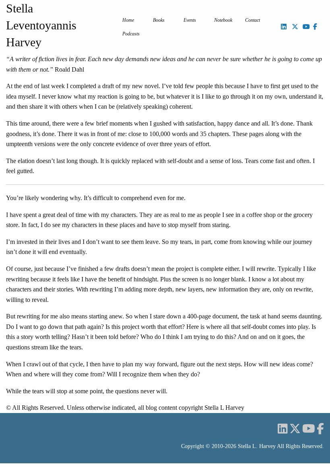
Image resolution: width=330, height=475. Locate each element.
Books (159, 20)
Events (190, 20)
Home (128, 20)
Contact (252, 20)
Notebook (223, 20)
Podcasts (131, 34)
